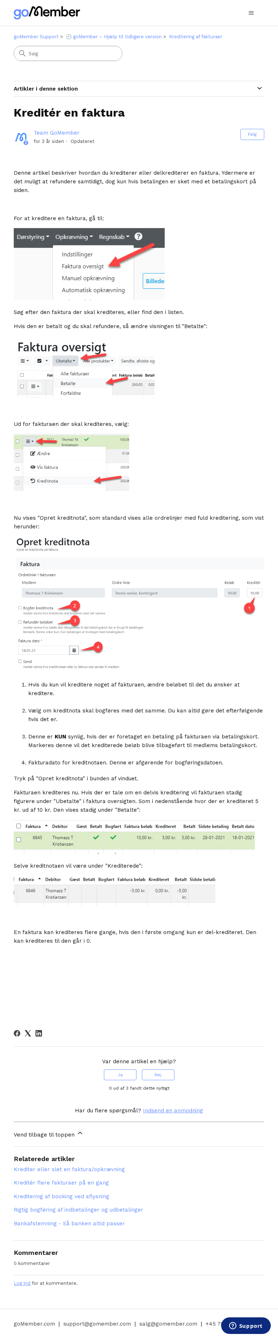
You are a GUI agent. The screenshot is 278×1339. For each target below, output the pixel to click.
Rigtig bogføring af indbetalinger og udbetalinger (78, 1210)
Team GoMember (57, 133)
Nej (158, 1074)
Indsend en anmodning (173, 1110)
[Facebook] (17, 1033)
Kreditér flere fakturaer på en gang (61, 1182)
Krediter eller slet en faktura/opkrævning (69, 1169)
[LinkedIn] (38, 1033)
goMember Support (36, 36)
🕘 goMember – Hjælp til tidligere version (114, 36)
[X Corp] (28, 1033)
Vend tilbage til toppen (45, 1134)
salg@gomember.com (168, 1324)
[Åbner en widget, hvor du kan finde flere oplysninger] (246, 1326)
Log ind (22, 1283)
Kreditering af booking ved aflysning (61, 1196)
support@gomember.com (97, 1324)
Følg (252, 134)
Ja (120, 1074)
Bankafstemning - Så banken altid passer (69, 1223)
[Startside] (47, 12)
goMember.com (34, 1324)
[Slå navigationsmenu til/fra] (251, 13)
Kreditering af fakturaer (195, 36)
